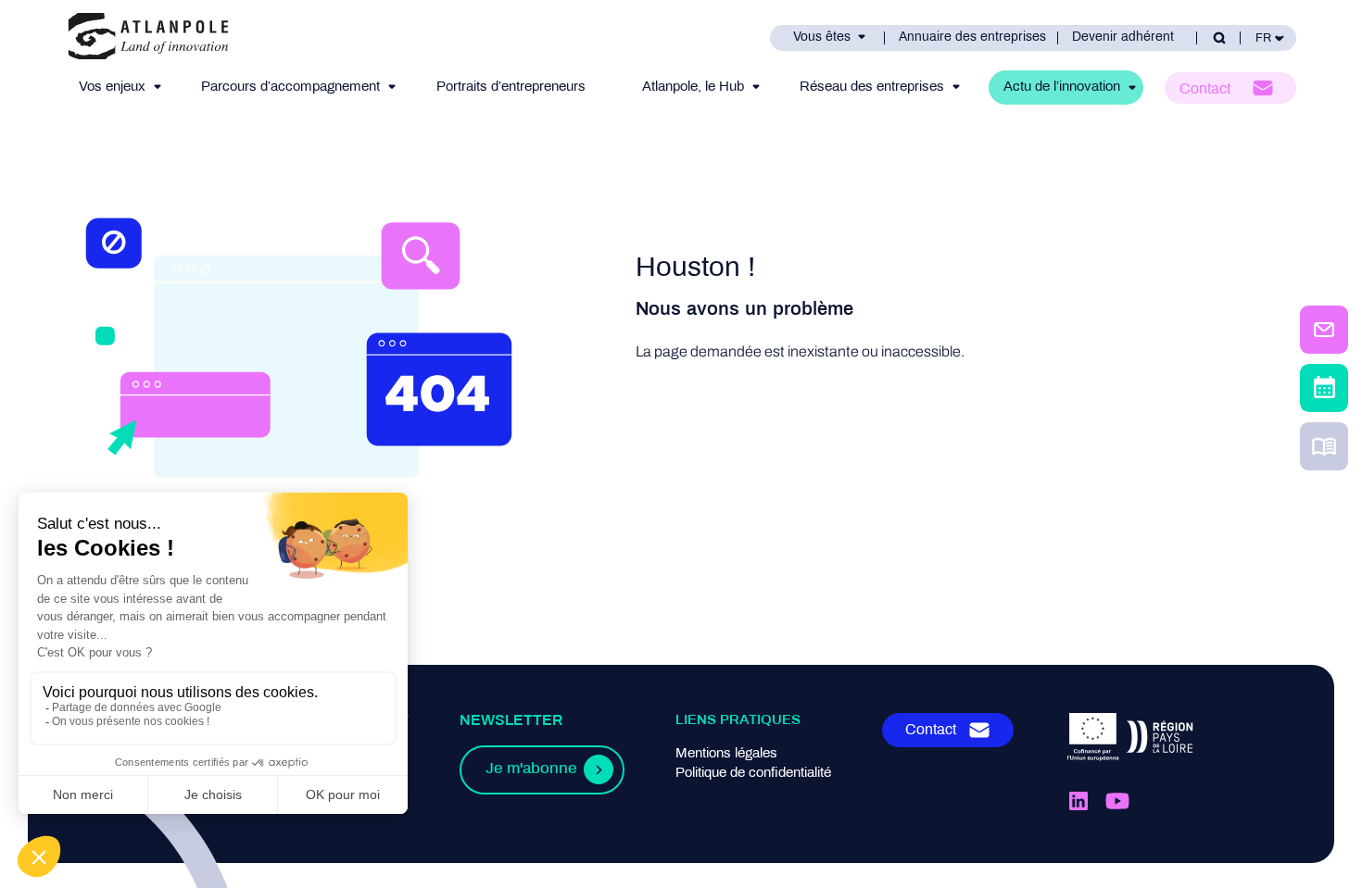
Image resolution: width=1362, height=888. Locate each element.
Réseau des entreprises (872, 87)
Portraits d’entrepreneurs (511, 87)
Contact (1204, 89)
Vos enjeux (112, 87)
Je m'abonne (531, 769)
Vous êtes (822, 37)
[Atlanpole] (148, 37)
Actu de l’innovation (1061, 87)
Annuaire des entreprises (972, 37)
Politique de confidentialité (753, 773)
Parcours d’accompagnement (290, 87)
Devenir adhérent (1123, 37)
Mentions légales (726, 753)
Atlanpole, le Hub (693, 87)
